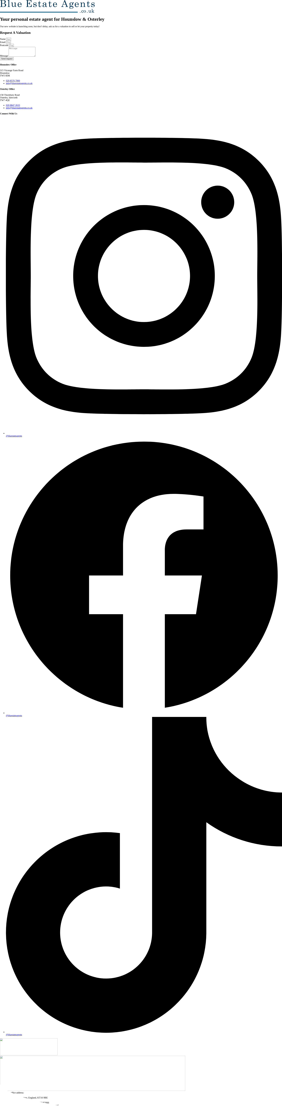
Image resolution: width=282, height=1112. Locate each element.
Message (4, 56)
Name (3, 39)
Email (3, 42)
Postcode (4, 45)
